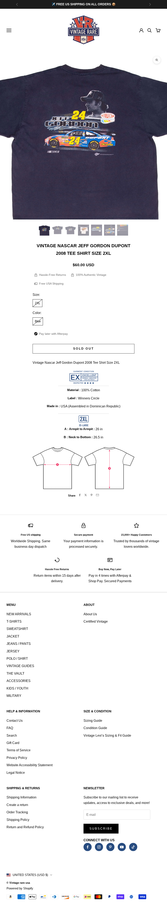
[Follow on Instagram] (99, 847)
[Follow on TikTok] (133, 847)
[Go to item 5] (96, 230)
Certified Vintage (96, 621)
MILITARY (14, 695)
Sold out (83, 348)
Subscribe (101, 828)
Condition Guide (95, 728)
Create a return (17, 805)
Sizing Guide (93, 720)
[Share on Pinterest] (91, 495)
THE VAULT (15, 673)
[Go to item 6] (109, 230)
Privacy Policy (17, 757)
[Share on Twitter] (85, 495)
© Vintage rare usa (18, 882)
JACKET (13, 636)
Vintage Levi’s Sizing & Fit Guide (107, 735)
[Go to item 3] (70, 230)
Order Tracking (17, 812)
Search (12, 735)
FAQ (10, 728)
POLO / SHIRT (17, 658)
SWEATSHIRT (17, 629)
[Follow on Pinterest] (110, 847)
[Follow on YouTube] (122, 847)
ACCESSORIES (19, 681)
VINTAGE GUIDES (20, 666)
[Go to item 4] (83, 230)
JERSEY (13, 651)
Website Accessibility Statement (30, 765)
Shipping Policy (18, 819)
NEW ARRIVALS (19, 614)
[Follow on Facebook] (88, 847)
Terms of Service (19, 750)
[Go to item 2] (57, 230)
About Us (90, 614)
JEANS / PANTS (19, 643)
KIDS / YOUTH (17, 688)
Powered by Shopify (20, 888)
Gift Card (13, 743)
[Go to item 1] (44, 230)
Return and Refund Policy (25, 827)
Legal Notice (16, 772)
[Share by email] (97, 495)
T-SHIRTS (14, 621)
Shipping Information (21, 797)
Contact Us (15, 720)
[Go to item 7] (122, 230)
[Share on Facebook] (79, 495)
